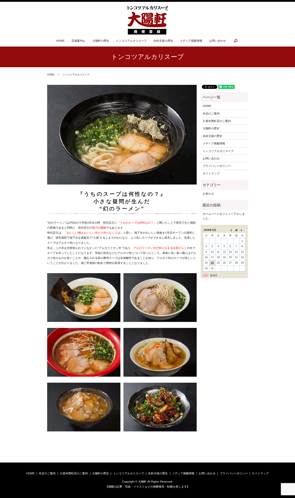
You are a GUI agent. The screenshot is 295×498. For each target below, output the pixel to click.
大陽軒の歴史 (100, 40)
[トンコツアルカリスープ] (83, 297)
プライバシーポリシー (217, 165)
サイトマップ (211, 173)
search (236, 41)
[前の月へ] (230, 230)
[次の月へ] (242, 230)
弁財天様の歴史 (163, 40)
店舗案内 (77, 40)
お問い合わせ (217, 40)
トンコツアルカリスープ (131, 40)
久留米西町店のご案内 (217, 121)
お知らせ (208, 193)
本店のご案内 (211, 113)
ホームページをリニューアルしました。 (224, 216)
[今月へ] (236, 230)
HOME (60, 40)
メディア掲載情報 (191, 40)
